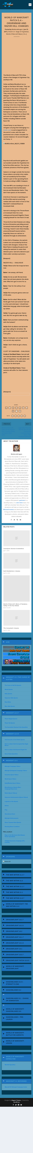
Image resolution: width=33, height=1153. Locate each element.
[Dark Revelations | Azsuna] (16, 561)
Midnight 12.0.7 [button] (12, 713)
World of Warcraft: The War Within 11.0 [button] (17, 905)
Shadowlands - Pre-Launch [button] (15, 1018)
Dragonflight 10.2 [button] (14, 931)
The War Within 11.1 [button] (14, 892)
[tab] (16, 642)
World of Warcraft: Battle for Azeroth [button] (15, 1034)
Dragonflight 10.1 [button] (14, 949)
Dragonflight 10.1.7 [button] (15, 937)
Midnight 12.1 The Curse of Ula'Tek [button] (18, 678)
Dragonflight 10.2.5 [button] (15, 925)
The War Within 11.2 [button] (14, 880)
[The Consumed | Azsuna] (16, 618)
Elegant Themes (16, 1100)
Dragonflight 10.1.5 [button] (15, 943)
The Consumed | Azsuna (11, 628)
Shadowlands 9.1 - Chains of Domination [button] (17, 999)
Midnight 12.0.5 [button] (12, 734)
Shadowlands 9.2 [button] (13, 990)
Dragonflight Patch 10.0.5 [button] (17, 960)
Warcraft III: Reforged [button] (16, 1081)
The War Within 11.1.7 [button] (15, 886)
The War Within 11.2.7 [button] (15, 875)
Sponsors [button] (10, 857)
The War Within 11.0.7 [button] (15, 898)
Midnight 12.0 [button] (12, 760)
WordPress (16, 1102)
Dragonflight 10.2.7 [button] (15, 919)
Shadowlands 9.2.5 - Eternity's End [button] (15, 983)
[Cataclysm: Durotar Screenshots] (16, 538)
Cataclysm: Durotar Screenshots (13, 548)
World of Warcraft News (14, 34)
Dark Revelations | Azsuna (11, 571)
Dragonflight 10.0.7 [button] (15, 954)
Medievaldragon (17, 29)
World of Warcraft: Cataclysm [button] (15, 1058)
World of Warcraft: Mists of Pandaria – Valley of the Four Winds (15, 604)
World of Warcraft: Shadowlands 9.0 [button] (15, 1010)
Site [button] (8, 642)
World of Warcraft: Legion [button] (15, 1042)
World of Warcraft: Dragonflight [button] (15, 967)
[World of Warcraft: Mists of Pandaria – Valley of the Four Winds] (16, 588)
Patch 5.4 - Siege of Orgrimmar (19, 32)
